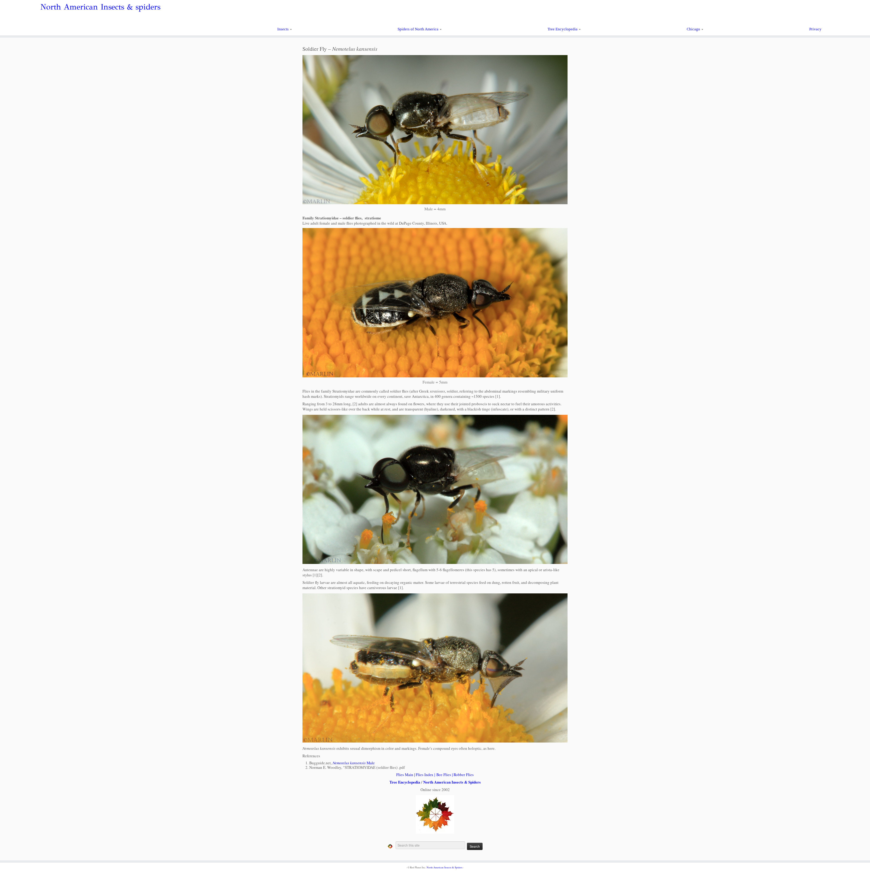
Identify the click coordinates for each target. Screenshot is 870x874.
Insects (283, 29)
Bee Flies (443, 774)
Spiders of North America (418, 29)
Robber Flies (464, 774)
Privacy (815, 29)
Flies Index (424, 774)
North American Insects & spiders (100, 7)
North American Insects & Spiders (452, 782)
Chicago (694, 29)
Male (354, 762)
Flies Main (404, 774)
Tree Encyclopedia (563, 29)
